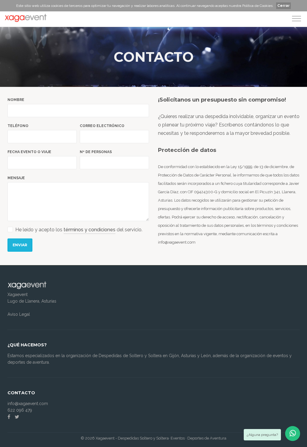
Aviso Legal (18, 314)
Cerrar (283, 6)
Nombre (15, 100)
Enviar (20, 245)
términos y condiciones (89, 229)
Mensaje (16, 178)
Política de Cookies (257, 6)
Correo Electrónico (102, 126)
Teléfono (17, 126)
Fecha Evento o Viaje (29, 152)
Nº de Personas (96, 152)
